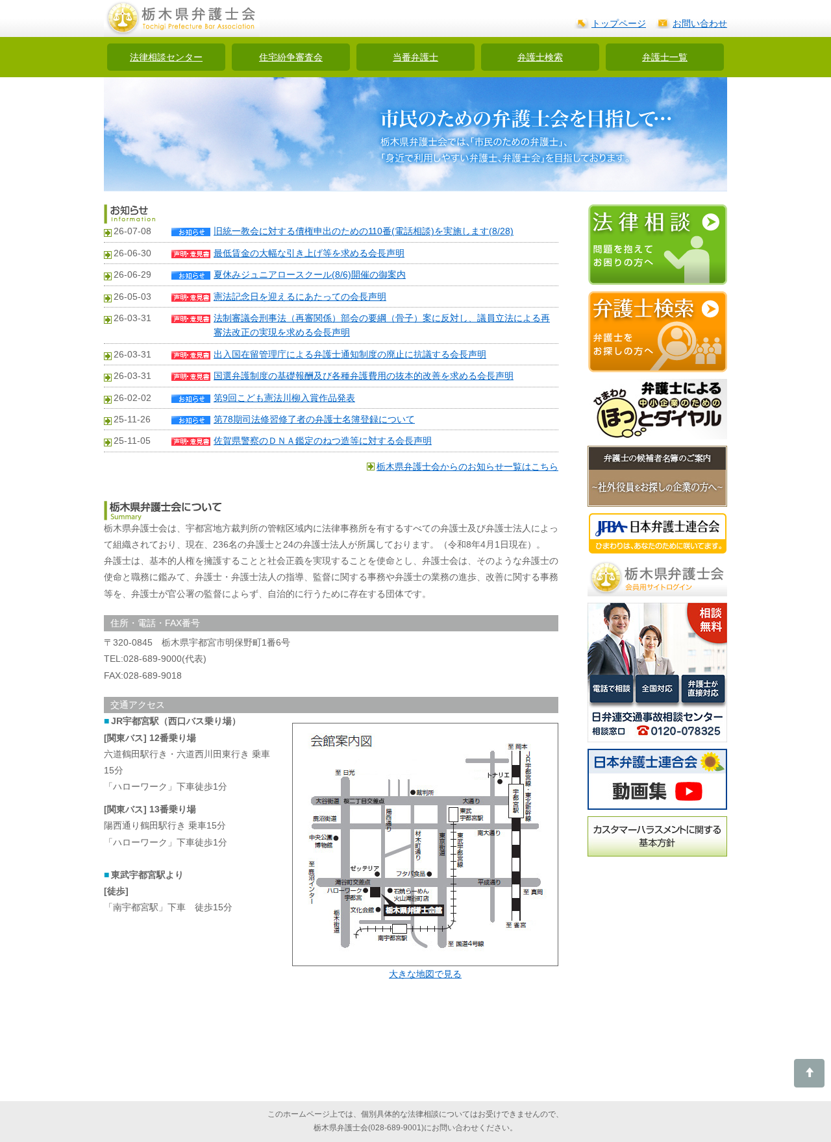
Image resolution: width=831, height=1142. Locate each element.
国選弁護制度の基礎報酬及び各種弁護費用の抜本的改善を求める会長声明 (364, 376)
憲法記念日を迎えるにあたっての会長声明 (300, 296)
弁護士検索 (540, 57)
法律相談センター (166, 57)
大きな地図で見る (425, 974)
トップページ (618, 23)
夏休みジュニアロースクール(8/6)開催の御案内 (310, 274)
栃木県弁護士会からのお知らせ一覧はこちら (467, 466)
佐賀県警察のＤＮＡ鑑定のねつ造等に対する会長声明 (323, 440)
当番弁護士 (415, 57)
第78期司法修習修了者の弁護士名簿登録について (314, 419)
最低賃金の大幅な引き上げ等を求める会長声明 (309, 253)
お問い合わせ (700, 23)
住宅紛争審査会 (291, 57)
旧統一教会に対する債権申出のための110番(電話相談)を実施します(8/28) (364, 231)
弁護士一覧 (665, 57)
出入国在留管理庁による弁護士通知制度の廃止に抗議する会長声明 (350, 354)
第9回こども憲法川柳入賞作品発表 (284, 398)
